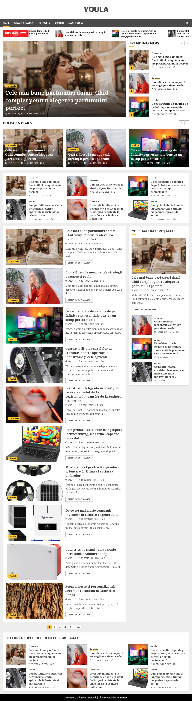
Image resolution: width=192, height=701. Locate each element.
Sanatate (156, 55)
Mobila (155, 76)
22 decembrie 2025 (163, 91)
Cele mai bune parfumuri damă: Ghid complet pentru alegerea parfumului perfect (56, 100)
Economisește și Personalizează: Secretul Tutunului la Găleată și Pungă (90, 590)
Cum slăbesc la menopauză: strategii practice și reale (169, 60)
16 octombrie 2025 (162, 219)
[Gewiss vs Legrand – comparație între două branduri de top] (34, 562)
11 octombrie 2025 (89, 480)
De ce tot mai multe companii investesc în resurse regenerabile (91, 512)
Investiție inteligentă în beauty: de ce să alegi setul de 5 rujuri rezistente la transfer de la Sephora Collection (106, 212)
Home (6, 22)
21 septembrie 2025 (90, 558)
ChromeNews (106, 697)
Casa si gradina (23, 22)
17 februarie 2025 (89, 599)
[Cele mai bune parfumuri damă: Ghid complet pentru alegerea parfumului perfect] (64, 79)
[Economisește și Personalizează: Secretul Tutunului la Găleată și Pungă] (34, 601)
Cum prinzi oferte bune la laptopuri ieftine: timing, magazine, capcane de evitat (167, 210)
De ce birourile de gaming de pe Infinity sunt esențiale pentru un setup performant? (170, 84)
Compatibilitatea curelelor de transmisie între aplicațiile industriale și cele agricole (170, 107)
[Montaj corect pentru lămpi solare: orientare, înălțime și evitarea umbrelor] (34, 483)
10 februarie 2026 (29, 114)
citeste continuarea (79, 263)
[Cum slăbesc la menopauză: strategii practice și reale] (139, 60)
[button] (187, 23)
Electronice (75, 22)
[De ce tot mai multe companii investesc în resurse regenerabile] (34, 523)
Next (77, 627)
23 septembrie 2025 (90, 519)
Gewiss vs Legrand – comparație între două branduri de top (90, 552)
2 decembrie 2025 (89, 405)
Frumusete (44, 22)
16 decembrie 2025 (163, 114)
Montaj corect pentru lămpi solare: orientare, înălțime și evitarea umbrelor (92, 471)
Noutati (155, 100)
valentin (12, 114)
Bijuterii (59, 22)
